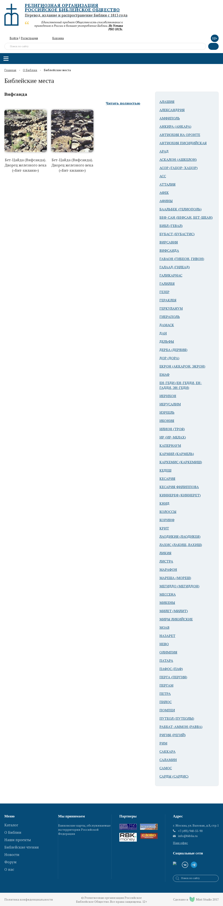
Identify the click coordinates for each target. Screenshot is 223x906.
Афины (166, 200)
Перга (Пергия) (173, 677)
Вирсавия (168, 242)
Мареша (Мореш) (175, 577)
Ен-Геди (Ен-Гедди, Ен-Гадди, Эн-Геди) (180, 385)
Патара (166, 660)
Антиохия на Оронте (179, 134)
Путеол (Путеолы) (176, 718)
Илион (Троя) (172, 429)
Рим (163, 743)
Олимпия (168, 652)
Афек (164, 192)
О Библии (30, 70)
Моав (164, 627)
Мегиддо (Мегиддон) (179, 586)
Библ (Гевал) (170, 225)
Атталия (167, 184)
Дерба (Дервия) (173, 349)
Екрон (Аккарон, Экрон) (182, 366)
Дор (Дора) (169, 358)
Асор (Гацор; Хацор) (178, 167)
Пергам (166, 685)
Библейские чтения (21, 847)
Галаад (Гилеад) (174, 267)
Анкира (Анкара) (175, 126)
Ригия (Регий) (172, 735)
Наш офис (180, 843)
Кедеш (165, 470)
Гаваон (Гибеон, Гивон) (181, 258)
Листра (166, 561)
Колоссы (167, 511)
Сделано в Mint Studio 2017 (196, 899)
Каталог (11, 824)
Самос (165, 768)
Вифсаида (15, 94)
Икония (166, 420)
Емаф (164, 374)
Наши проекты (17, 839)
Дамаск (166, 325)
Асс (162, 176)
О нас (9, 869)
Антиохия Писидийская (183, 143)
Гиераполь (169, 316)
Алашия (166, 101)
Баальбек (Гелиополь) (180, 209)
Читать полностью (123, 103)
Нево (164, 644)
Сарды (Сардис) (173, 776)
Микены (167, 602)
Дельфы (166, 341)
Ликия (165, 553)
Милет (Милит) (173, 610)
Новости (11, 854)
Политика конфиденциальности (28, 899)
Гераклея (167, 300)
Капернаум (170, 445)
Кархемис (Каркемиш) (180, 462)
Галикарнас (170, 275)
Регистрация (29, 38)
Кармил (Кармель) (176, 453)
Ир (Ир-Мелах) (172, 437)
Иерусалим (170, 404)
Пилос (165, 701)
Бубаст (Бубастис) (176, 234)
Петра (165, 693)
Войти (14, 38)
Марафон (168, 569)
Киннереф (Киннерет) (180, 495)
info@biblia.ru (188, 836)
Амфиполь (169, 118)
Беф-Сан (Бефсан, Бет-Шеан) (186, 217)
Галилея (167, 283)
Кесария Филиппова (179, 486)
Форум (10, 861)
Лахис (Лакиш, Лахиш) (180, 544)
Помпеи (167, 710)
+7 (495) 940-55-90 (190, 831)
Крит (164, 528)
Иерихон (167, 395)
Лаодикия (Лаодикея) (179, 536)
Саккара (167, 751)
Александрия (172, 110)
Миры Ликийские (176, 619)
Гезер (164, 291)
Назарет (167, 635)
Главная (10, 70)
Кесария (167, 478)
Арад (164, 151)
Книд (164, 503)
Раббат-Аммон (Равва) (180, 726)
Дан (163, 333)
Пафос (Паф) (171, 668)
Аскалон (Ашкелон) (178, 159)
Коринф (166, 520)
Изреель (166, 412)
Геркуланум (171, 308)
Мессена (167, 594)
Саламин (168, 759)
